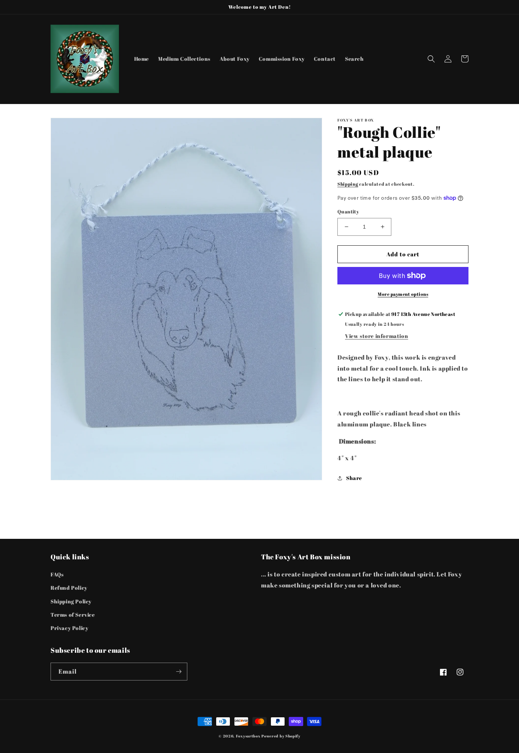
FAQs (57, 574)
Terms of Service (73, 614)
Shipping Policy (71, 601)
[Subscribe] (178, 671)
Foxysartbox (248, 736)
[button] (431, 59)
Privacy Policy (69, 627)
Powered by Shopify (281, 736)
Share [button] (354, 477)
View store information (376, 335)
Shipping (347, 184)
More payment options (403, 294)
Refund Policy (69, 587)
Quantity (348, 211)
